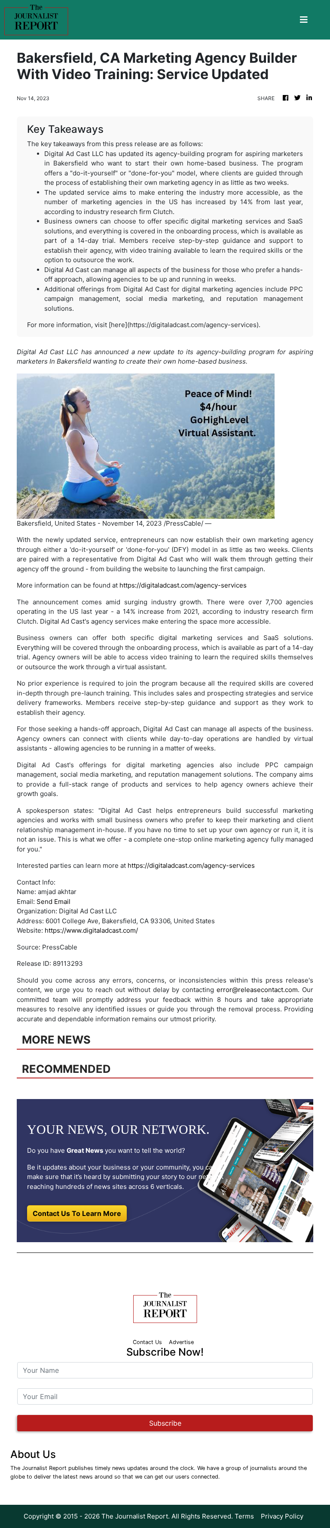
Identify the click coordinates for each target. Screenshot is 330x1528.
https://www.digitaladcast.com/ (91, 930)
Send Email (53, 901)
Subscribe (165, 1423)
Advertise (181, 1342)
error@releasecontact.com (257, 990)
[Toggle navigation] (303, 20)
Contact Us (147, 1342)
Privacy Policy (282, 1516)
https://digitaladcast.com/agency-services (183, 585)
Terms (244, 1516)
